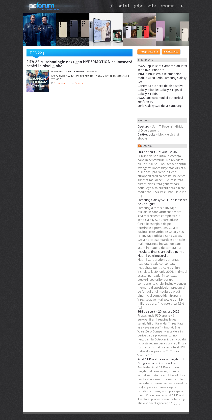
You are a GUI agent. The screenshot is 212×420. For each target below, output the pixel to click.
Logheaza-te (171, 51)
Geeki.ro (143, 126)
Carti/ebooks (146, 134)
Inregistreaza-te (149, 51)
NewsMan (80, 71)
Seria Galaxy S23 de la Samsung (159, 106)
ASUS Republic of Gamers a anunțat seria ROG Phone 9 (162, 68)
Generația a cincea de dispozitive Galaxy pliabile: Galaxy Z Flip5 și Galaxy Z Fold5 (160, 90)
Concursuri (168, 6)
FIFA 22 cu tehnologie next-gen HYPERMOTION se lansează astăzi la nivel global (79, 63)
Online (152, 6)
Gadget (138, 6)
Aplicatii (124, 6)
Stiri (112, 6)
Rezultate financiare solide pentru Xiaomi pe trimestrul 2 (160, 254)
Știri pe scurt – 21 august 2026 (158, 152)
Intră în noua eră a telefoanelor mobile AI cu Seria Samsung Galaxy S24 (161, 78)
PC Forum (43, 6)
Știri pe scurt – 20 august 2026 (158, 311)
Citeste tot (79, 83)
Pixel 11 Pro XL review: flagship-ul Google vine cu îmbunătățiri (160, 361)
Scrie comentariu (61, 83)
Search (183, 6)
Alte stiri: (146, 146)
